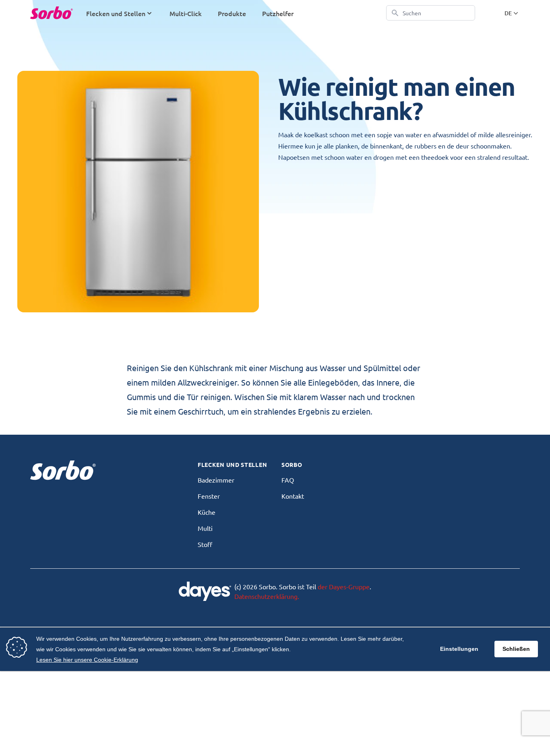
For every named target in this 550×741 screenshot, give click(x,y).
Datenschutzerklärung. (266, 596)
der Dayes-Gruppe (344, 586)
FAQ (287, 480)
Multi (205, 528)
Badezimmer (216, 480)
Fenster (209, 496)
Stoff (205, 544)
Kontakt (292, 496)
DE (508, 13)
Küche (206, 512)
